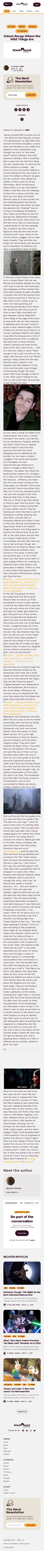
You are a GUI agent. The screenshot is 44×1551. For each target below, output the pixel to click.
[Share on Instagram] (20, 109)
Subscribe (31, 95)
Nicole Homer (18, 67)
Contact (6, 1454)
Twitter (31, 1158)
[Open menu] (8, 4)
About (5, 1445)
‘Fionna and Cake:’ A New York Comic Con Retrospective (18, 1390)
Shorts (5, 1475)
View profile (11, 1192)
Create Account (9, 1493)
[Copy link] (15, 109)
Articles (6, 1469)
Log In (37, 4)
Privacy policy (24, 1543)
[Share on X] (28, 109)
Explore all (22, 1411)
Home (5, 1442)
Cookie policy (8, 1547)
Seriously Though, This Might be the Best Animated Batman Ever (21, 1293)
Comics (6, 1463)
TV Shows (7, 1472)
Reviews (6, 1481)
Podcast (6, 1478)
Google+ (28, 1161)
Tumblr (17, 1161)
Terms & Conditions (10, 1543)
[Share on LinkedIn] (24, 109)
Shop (5, 1448)
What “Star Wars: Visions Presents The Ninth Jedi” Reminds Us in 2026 (22, 1341)
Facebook (8, 1161)
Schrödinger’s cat (11, 851)
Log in (32, 1240)
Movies (6, 1466)
